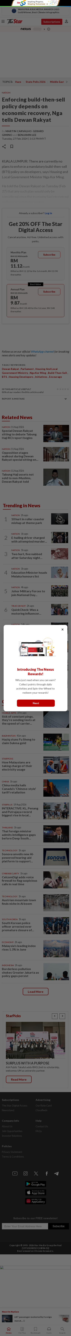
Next (36, 703)
